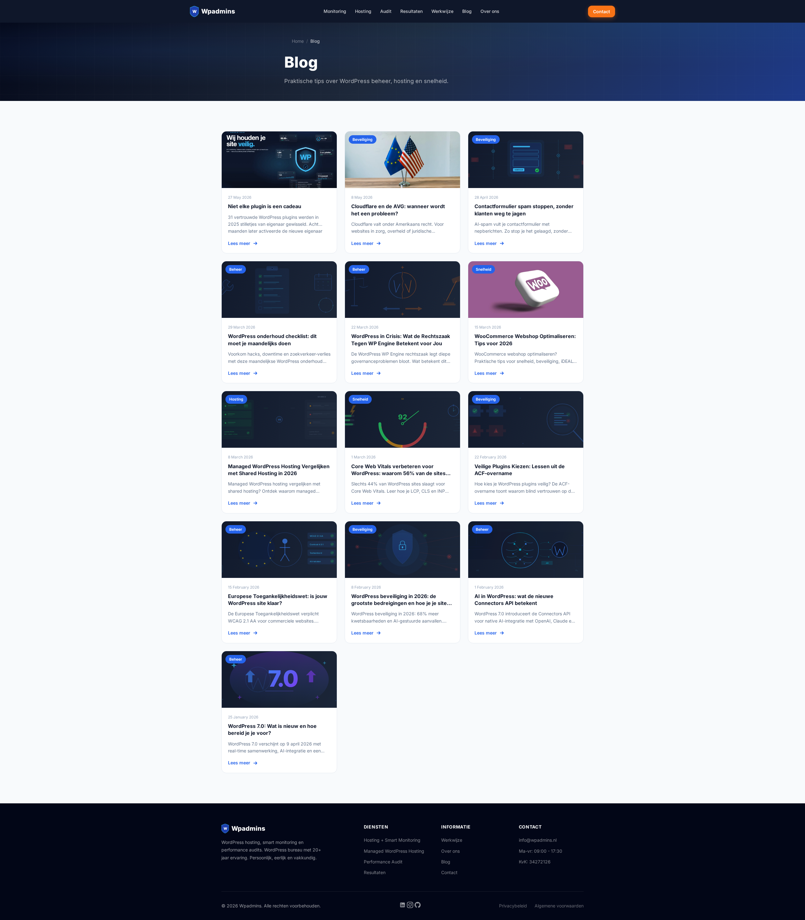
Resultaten (411, 11)
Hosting (363, 11)
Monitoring (335, 11)
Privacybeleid (513, 905)
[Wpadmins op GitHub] (417, 906)
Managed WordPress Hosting (394, 851)
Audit (385, 11)
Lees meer (239, 243)
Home (298, 41)
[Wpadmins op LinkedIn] (403, 906)
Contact (601, 11)
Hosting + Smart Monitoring (392, 840)
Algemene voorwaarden (559, 905)
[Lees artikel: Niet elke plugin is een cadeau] (279, 159)
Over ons (489, 11)
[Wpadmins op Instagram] (410, 906)
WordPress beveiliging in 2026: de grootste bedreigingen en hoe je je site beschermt (399, 603)
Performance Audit (383, 861)
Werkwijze (442, 11)
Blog (467, 11)
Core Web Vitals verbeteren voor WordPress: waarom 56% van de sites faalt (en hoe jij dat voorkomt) (398, 473)
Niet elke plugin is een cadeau (264, 206)
